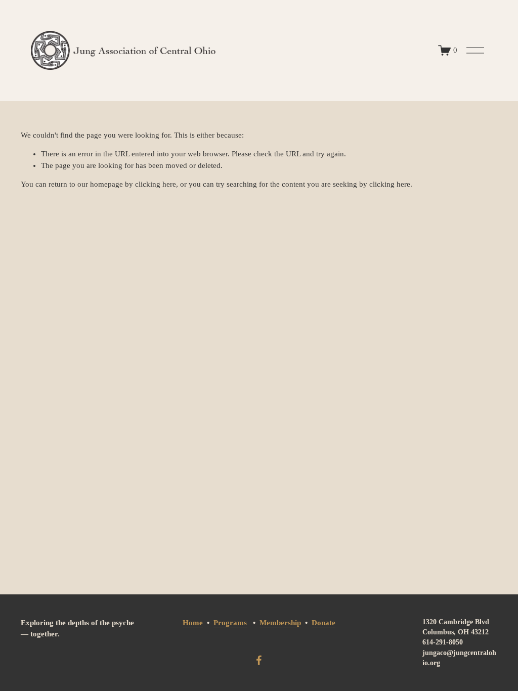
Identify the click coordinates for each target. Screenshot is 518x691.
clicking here (155, 184)
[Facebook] (259, 660)
